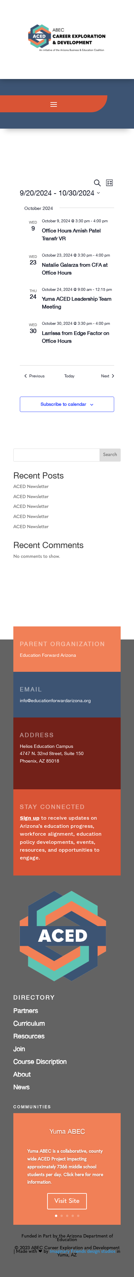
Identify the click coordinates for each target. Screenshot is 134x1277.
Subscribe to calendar (63, 404)
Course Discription (40, 1061)
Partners (25, 1010)
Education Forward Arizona (48, 655)
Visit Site (67, 1201)
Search (110, 454)
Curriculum (29, 1023)
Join (19, 1048)
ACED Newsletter (31, 486)
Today (69, 376)
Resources (29, 1036)
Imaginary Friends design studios (82, 1251)
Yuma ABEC (67, 1131)
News (21, 1087)
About (22, 1074)
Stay (29, 806)
